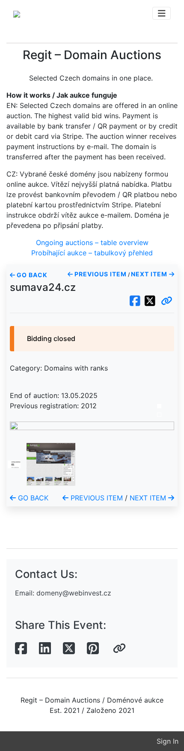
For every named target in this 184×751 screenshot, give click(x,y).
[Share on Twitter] (69, 648)
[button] (166, 301)
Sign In (167, 741)
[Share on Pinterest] (93, 648)
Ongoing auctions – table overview (92, 242)
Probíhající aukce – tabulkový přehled (92, 252)
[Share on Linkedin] (45, 648)
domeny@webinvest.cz (73, 593)
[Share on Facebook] (21, 648)
